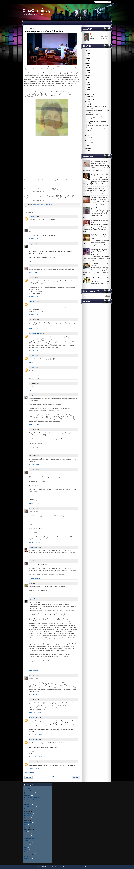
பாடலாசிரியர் (27, 836)
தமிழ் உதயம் (32, 266)
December (89, 92)
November (89, 94)
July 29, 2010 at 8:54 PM (34, 694)
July (88, 104)
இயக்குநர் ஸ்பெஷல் (29, 790)
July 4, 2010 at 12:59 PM (34, 503)
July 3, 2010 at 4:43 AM (34, 362)
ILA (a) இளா (32, 216)
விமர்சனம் (26, 856)
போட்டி (25, 851)
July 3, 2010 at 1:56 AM (34, 222)
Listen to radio (63, 867)
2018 (86, 70)
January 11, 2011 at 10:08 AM (35, 756)
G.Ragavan (32, 395)
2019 (86, 68)
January (89, 142)
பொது (25, 849)
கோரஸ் (26, 808)
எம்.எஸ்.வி (26, 802)
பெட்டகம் (26, 845)
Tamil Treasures (34, 717)
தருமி (30, 583)
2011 (86, 87)
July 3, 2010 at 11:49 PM (34, 464)
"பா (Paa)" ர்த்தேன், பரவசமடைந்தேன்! (100, 277)
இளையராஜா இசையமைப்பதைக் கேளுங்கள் (97, 127)
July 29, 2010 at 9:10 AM (34, 670)
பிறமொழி (26, 840)
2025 (86, 53)
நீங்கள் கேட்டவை (28, 829)
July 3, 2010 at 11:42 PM (34, 450)
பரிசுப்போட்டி (27, 833)
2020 (86, 65)
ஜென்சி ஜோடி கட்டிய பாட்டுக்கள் (94, 114)
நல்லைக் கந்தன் (28, 822)
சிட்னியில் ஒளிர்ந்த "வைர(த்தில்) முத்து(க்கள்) (97, 125)
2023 (86, 58)
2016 (86, 75)
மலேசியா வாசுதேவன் (29, 854)
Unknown (32, 277)
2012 (86, 84)
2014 (86, 80)
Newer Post (28, 777)
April (88, 135)
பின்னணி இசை (28, 842)
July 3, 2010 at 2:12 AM (34, 261)
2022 (86, 60)
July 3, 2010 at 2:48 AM (34, 272)
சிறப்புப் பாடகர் (27, 813)
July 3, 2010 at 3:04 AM (34, 328)
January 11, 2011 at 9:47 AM (35, 734)
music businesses (93, 867)
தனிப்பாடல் (27, 820)
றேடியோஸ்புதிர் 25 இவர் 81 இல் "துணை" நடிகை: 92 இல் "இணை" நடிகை (99, 236)
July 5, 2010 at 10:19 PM (34, 578)
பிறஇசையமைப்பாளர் (29, 838)
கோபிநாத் (32, 355)
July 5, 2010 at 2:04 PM (34, 556)
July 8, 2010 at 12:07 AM (34, 594)
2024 (86, 55)
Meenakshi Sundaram (35, 333)
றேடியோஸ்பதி (37, 10)
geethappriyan (33, 547)
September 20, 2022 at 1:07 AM (36, 768)
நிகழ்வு (26, 824)
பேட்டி (25, 847)
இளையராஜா (27, 795)
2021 (86, 63)
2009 (86, 145)
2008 (86, 148)
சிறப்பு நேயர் (27, 811)
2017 (86, 72)
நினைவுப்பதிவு (27, 827)
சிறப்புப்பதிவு (27, 815)
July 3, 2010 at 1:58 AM (34, 238)
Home (25, 2)
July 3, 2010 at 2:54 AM (34, 314)
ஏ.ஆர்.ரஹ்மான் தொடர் (29, 806)
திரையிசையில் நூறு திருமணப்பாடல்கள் (94, 188)
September (90, 99)
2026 (86, 51)
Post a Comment (29, 772)
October (89, 96)
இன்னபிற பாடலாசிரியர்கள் (30, 799)
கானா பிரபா (36, 204)
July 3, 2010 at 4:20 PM (34, 390)
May (88, 133)
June (88, 130)
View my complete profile (98, 41)
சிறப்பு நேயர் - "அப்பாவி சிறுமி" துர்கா (100, 197)
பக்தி (25, 831)
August (89, 101)
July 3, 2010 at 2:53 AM (34, 296)
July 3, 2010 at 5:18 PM (34, 424)
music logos (85, 867)
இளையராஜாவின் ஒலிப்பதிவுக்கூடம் (32, 797)
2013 (86, 82)
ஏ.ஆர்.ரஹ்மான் (28, 804)
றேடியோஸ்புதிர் (27, 858)
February (89, 140)
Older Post (76, 777)
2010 (86, 89)
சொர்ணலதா (27, 817)
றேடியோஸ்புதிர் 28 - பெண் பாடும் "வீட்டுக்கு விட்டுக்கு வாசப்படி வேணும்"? (99, 250)
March (88, 138)
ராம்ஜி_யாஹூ (33, 243)
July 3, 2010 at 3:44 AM (34, 350)
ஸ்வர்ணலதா (27, 860)
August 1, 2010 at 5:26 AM (35, 712)
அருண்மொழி (27, 788)
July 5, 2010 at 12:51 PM (34, 542)
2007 (86, 150)
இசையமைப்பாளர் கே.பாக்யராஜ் (98, 208)
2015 (86, 77)
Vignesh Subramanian (35, 599)
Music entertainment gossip (75, 867)
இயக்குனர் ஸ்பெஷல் (29, 793)
